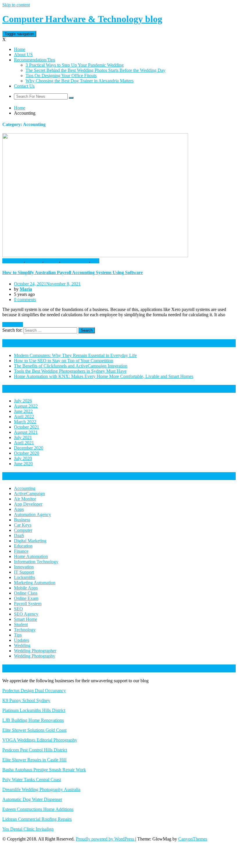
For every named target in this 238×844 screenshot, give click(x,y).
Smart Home (25, 619)
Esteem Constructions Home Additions (37, 809)
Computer (23, 530)
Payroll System (75, 260)
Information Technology (36, 561)
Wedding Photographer (35, 650)
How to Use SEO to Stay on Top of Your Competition (63, 360)
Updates (21, 640)
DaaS (19, 535)
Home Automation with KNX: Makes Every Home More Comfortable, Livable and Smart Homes (103, 376)
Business (34, 260)
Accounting (13, 260)
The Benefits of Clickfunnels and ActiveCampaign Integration (70, 365)
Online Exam (26, 598)
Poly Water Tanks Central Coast (31, 779)
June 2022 (23, 411)
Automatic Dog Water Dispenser (32, 799)
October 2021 (26, 426)
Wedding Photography (34, 655)
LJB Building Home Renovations (33, 720)
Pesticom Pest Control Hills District (34, 749)
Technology (25, 629)
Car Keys (22, 525)
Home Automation (31, 556)
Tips (95, 260)
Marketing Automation (34, 582)
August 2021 (26, 432)
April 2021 (24, 442)
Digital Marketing (30, 540)
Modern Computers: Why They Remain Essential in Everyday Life (75, 355)
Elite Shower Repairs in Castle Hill (34, 759)
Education (23, 545)
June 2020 (23, 463)
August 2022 (26, 406)
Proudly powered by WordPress (105, 838)
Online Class (25, 593)
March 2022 (25, 421)
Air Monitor (25, 498)
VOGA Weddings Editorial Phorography (39, 740)
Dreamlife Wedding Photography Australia (41, 789)
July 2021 (23, 437)
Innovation (24, 566)
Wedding (22, 645)
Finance (52, 260)
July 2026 (23, 400)
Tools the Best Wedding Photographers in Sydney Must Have (70, 371)
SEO (18, 608)
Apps (19, 509)
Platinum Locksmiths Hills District (33, 710)
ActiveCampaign (29, 493)
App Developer (28, 504)
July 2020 (23, 458)
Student (21, 624)
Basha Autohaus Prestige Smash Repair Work (44, 769)
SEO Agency (26, 614)
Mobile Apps (26, 587)
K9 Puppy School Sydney (26, 700)
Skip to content (16, 4)
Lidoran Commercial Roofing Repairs (37, 819)
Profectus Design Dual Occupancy (34, 690)
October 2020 (26, 453)
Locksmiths (24, 577)
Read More (12, 324)
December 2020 (28, 447)
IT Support (24, 572)
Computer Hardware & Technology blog (82, 19)
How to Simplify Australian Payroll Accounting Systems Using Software (72, 272)
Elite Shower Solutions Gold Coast (34, 730)
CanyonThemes (192, 838)
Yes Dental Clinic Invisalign (28, 829)
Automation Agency (32, 514)
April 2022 (24, 416)
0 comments (25, 299)
